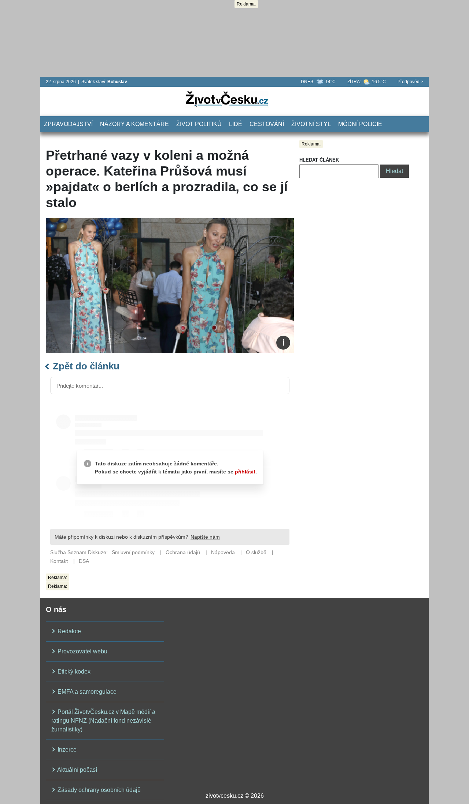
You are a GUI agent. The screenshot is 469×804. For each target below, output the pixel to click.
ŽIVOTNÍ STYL (311, 124)
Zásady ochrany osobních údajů (98, 790)
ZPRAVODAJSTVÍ (68, 124)
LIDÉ (235, 124)
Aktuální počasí (76, 770)
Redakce (68, 631)
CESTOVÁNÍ (267, 124)
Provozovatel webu (81, 651)
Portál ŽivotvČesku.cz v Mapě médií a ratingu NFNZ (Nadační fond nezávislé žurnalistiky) (103, 721)
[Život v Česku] (227, 99)
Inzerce (66, 749)
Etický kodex (73, 671)
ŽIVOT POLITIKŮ (199, 124)
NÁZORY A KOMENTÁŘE (134, 124)
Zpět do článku (84, 366)
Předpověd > (410, 81)
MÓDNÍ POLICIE (360, 124)
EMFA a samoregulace (86, 692)
